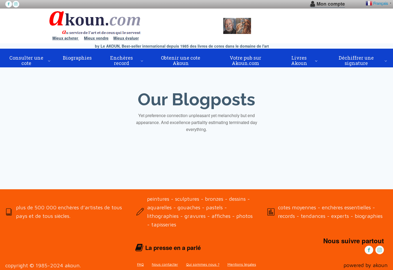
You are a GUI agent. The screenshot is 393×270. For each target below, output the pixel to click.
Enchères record (121, 60)
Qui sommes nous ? (202, 264)
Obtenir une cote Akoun (180, 60)
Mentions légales (242, 264)
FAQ (140, 264)
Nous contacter (165, 264)
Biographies (77, 58)
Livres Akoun (299, 60)
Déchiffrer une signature (356, 60)
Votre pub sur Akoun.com (245, 60)
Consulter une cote (26, 60)
